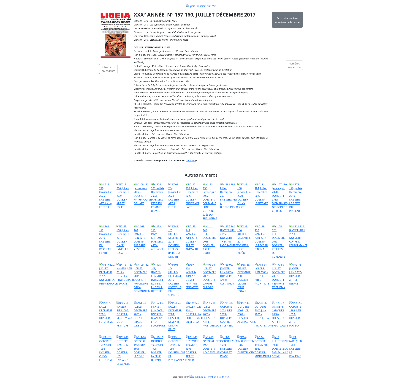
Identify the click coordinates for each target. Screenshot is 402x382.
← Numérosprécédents (108, 69)
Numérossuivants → (294, 65)
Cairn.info (191, 160)
